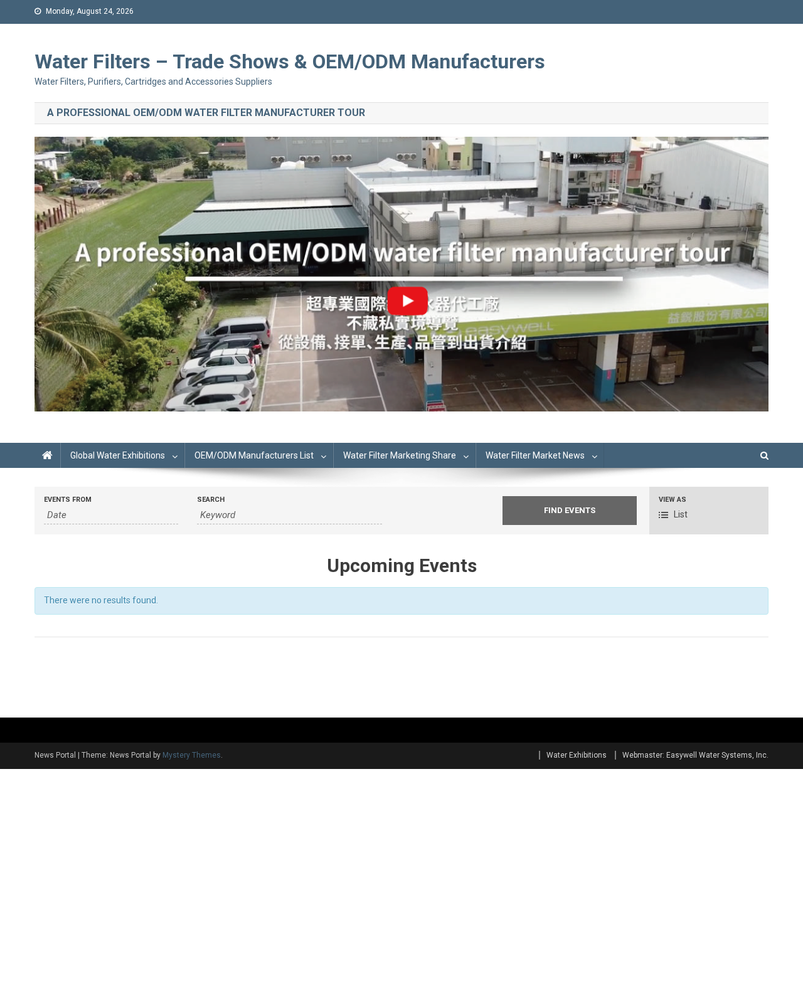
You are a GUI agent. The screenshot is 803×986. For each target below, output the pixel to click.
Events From (68, 499)
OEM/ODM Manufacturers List (254, 455)
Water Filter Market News (535, 455)
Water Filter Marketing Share (399, 455)
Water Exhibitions (576, 755)
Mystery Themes (191, 755)
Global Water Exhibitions (117, 455)
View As (672, 499)
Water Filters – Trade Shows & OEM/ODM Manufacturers (290, 61)
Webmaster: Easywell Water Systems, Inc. (695, 755)
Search (211, 499)
